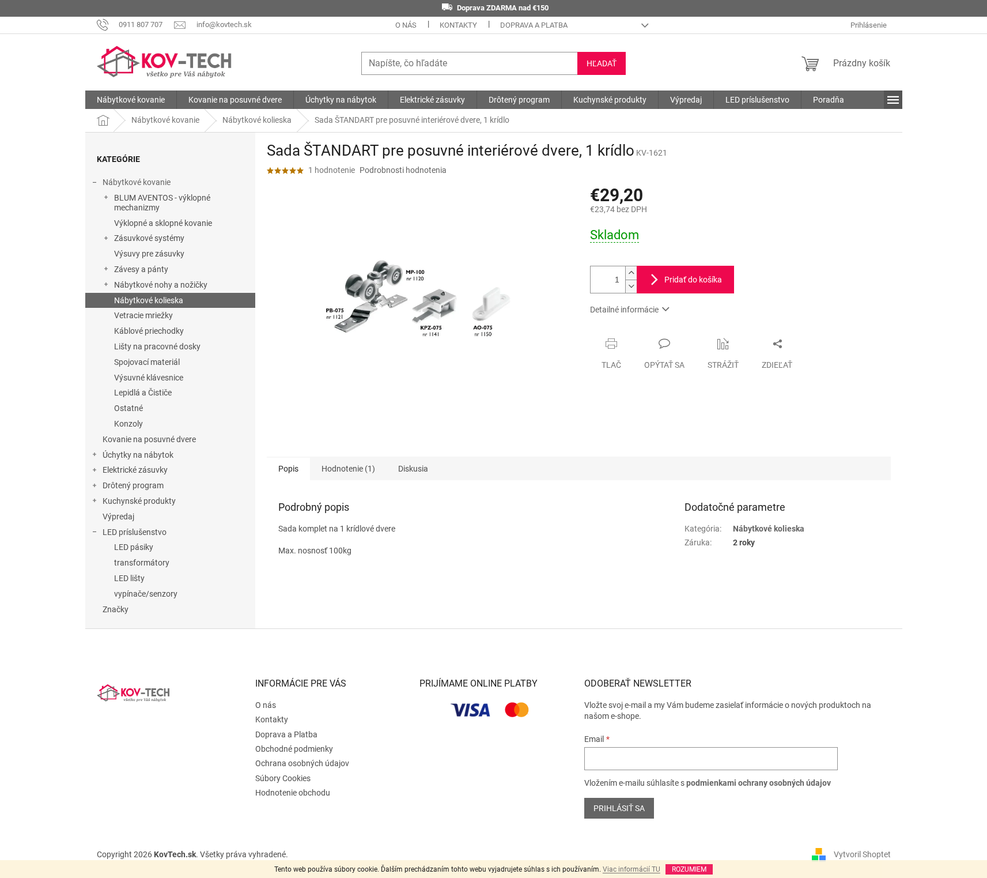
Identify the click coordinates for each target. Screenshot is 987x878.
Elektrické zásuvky (135, 469)
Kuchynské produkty (139, 501)
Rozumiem (689, 869)
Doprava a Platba (534, 25)
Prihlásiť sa (619, 808)
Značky (115, 609)
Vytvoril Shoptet (862, 854)
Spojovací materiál (147, 362)
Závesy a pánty (141, 269)
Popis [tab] (288, 468)
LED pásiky (133, 547)
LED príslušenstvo (135, 532)
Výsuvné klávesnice (148, 377)
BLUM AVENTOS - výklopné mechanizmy (162, 202)
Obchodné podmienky (294, 748)
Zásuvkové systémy (149, 238)
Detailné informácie (624, 309)
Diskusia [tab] (413, 468)
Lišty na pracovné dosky (157, 346)
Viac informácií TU (631, 869)
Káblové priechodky (149, 331)
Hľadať (602, 63)
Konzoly (128, 423)
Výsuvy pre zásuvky (149, 253)
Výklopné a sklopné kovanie (163, 223)
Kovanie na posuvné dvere (149, 439)
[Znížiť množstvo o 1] (631, 286)
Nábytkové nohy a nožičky (160, 284)
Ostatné (128, 408)
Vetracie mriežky (143, 315)
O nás (406, 25)
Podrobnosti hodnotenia (403, 170)
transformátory (141, 562)
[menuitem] (130, 100)
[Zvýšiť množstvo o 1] (631, 273)
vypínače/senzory (145, 593)
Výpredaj (118, 516)
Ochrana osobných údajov (302, 763)
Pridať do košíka (693, 279)
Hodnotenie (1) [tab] (348, 468)
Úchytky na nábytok (138, 454)
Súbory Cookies (283, 778)
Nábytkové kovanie (137, 182)
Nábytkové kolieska (148, 300)
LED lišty (129, 578)
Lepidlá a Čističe (143, 392)
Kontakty (458, 25)
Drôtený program (133, 485)
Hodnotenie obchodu (292, 792)
